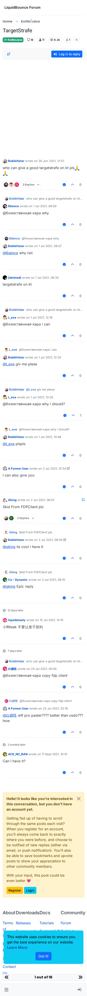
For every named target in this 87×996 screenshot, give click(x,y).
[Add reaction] (64, 184)
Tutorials (46, 923)
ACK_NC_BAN (18, 754)
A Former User (18, 468)
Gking (12, 500)
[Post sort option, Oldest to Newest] (9, 54)
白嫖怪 (12, 669)
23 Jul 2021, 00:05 (44, 669)
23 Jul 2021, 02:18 (55, 708)
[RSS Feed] (77, 39)
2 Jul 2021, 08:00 (50, 540)
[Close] (78, 798)
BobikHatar (16, 161)
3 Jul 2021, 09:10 (53, 579)
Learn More (17, 947)
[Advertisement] (43, 107)
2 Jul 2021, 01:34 (54, 468)
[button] (6, 989)
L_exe (12, 317)
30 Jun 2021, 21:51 (51, 161)
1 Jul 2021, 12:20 (50, 357)
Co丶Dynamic (18, 579)
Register (14, 890)
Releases (23, 923)
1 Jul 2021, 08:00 (44, 206)
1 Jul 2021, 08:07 (50, 246)
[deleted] (14, 277)
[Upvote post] (73, 184)
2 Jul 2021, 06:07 (42, 500)
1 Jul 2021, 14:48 (50, 437)
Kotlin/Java (14, 39)
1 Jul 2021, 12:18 (41, 317)
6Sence (13, 206)
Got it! (43, 956)
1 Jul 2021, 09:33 (47, 277)
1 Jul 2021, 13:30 (42, 397)
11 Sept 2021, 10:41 (54, 754)
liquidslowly (16, 620)
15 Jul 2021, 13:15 (51, 620)
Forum (66, 923)
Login (30, 890)
